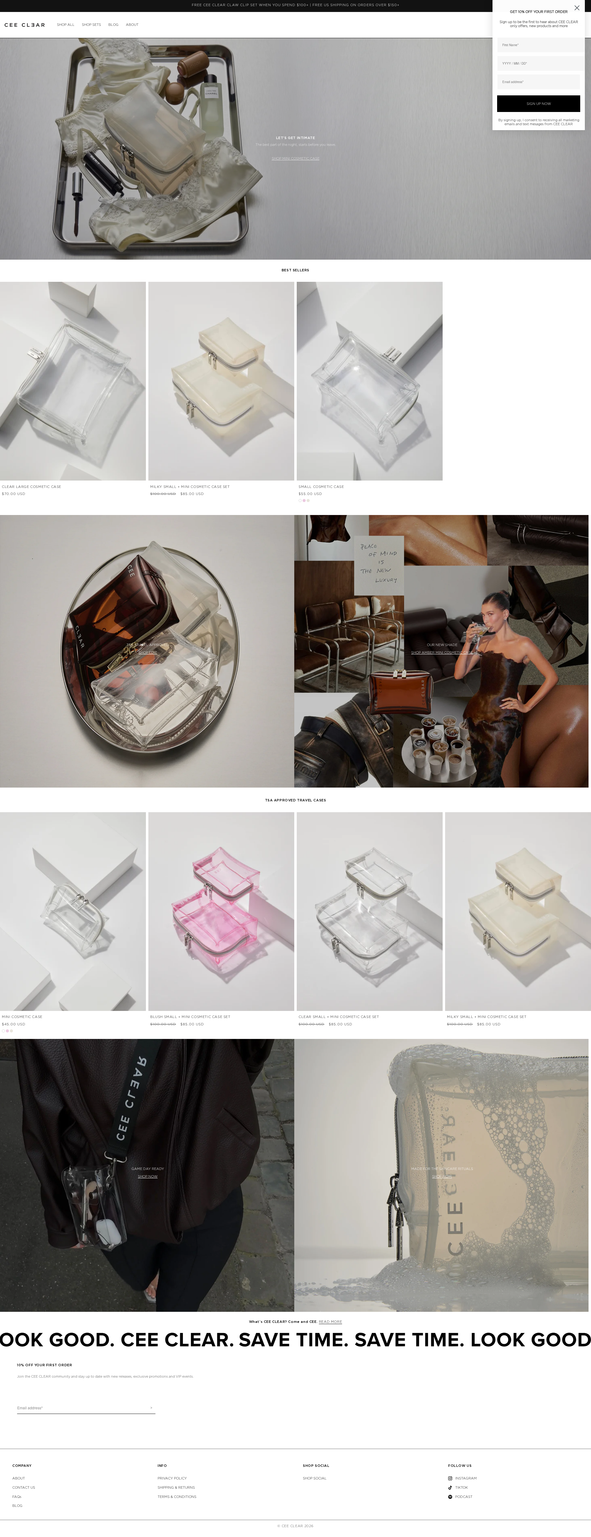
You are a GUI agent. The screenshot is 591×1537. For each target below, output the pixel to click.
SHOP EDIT (148, 652)
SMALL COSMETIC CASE (321, 487)
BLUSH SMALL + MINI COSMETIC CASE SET (190, 1017)
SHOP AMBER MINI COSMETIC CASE (442, 652)
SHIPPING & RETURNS (176, 1487)
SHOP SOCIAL (315, 1478)
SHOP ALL (65, 24)
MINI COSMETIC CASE (22, 1017)
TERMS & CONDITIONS (177, 1497)
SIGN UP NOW (539, 104)
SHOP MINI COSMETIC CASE (296, 158)
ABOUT (132, 24)
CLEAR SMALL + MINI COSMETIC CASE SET (339, 1017)
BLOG (113, 24)
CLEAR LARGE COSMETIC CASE (31, 487)
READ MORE (330, 1321)
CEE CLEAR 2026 (298, 1526)
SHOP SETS (91, 24)
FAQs (16, 1497)
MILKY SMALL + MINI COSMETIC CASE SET (190, 487)
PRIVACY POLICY (172, 1478)
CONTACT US (23, 1487)
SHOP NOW (148, 1176)
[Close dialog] (577, 7)
